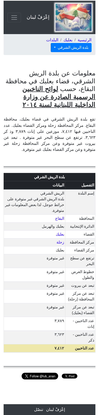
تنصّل (38, 409)
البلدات (52, 40)
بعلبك (68, 40)
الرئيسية (85, 40)
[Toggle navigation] (14, 17)
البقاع (59, 218)
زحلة (60, 242)
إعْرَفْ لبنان (38, 17)
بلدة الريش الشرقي (72, 47)
